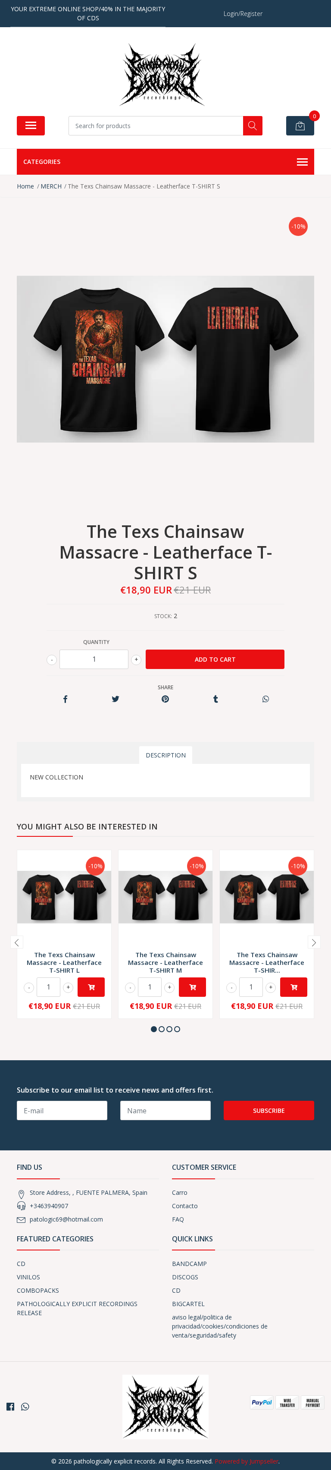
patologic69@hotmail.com (66, 1219)
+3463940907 (49, 1206)
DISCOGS (185, 1277)
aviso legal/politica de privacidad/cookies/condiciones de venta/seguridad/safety (220, 1326)
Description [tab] (166, 755)
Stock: (163, 616)
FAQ (178, 1219)
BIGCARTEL (188, 1304)
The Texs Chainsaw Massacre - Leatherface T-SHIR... (266, 962)
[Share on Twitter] (115, 699)
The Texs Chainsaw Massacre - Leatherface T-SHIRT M (165, 962)
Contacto (185, 1206)
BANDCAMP (189, 1264)
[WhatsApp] (25, 1407)
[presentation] (16, 942)
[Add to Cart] (91, 987)
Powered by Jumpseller (246, 1461)
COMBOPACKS (38, 1290)
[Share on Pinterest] (165, 699)
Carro (179, 1192)
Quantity (96, 642)
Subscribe (269, 1110)
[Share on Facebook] (65, 699)
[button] (154, 1029)
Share (165, 687)
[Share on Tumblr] (215, 699)
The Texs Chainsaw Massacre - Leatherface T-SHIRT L (64, 962)
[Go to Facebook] (10, 1407)
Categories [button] (41, 161)
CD (21, 1264)
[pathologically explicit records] (162, 74)
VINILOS (28, 1277)
